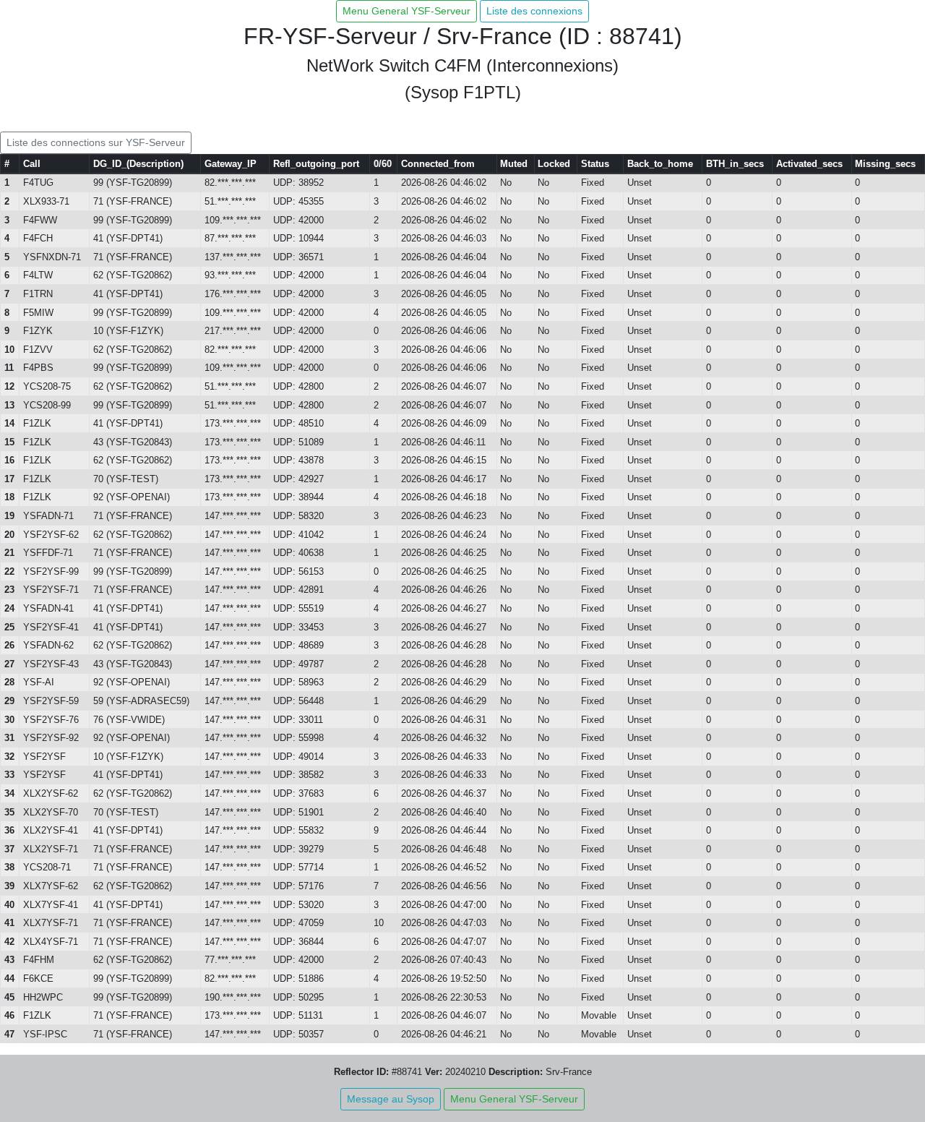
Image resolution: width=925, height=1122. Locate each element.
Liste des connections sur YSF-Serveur (96, 142)
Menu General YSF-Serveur (406, 11)
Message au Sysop (390, 1099)
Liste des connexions (534, 11)
